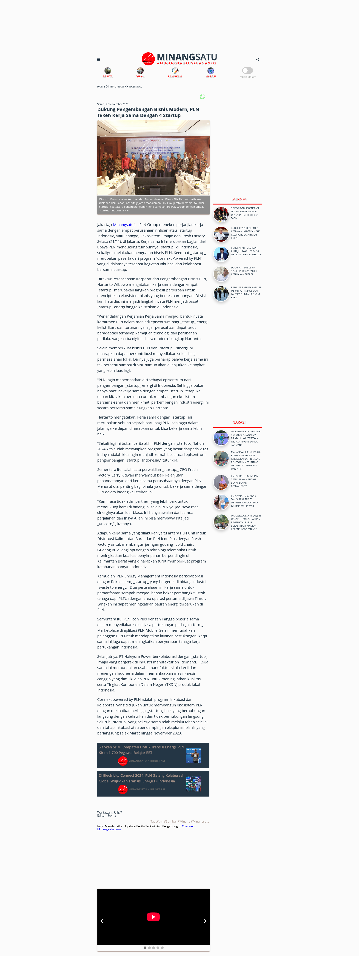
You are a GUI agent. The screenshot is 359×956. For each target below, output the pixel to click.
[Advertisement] (179, 26)
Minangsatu (123, 224)
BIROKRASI (117, 86)
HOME (101, 86)
